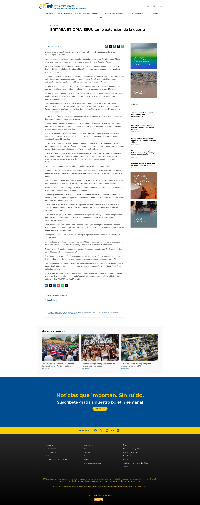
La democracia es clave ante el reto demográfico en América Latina (58, 365)
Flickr (86, 459)
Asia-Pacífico (128, 456)
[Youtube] (112, 430)
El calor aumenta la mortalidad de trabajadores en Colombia (143, 164)
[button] (161, 6)
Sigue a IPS (88, 445)
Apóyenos (49, 456)
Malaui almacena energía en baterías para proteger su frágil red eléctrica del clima (143, 153)
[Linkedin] (118, 430)
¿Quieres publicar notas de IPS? (58, 459)
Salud (100, 18)
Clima (60, 14)
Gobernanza (140, 14)
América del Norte (130, 452)
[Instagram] (106, 430)
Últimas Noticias (48, 14)
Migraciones (153, 14)
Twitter (87, 452)
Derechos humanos (72, 14)
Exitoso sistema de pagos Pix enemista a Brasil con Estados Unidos (142, 127)
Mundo (125, 467)
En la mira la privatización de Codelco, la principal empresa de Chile (143, 140)
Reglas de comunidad (92, 463)
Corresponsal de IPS (53, 46)
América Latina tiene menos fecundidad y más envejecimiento (142, 114)
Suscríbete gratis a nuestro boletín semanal (100, 402)
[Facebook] (95, 430)
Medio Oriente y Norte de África (135, 463)
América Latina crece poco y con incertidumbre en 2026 (136, 365)
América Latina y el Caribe (133, 449)
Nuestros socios (52, 449)
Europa (125, 459)
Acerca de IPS (51, 445)
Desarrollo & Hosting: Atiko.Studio (100, 495)
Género (129, 14)
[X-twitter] (101, 430)
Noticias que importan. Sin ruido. (100, 395)
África (125, 445)
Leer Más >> (135, 119)
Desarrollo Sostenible (92, 14)
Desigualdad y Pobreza (114, 14)
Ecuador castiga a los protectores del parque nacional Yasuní (98, 365)
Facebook (88, 456)
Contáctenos (51, 452)
